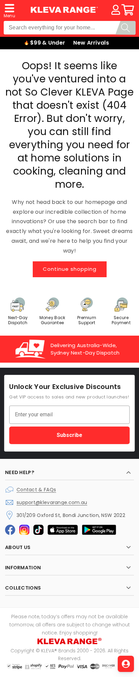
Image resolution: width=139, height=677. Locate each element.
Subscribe (69, 435)
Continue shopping (69, 268)
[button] (9, 10)
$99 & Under (47, 43)
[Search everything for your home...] (125, 28)
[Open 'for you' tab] (126, 664)
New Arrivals (91, 43)
